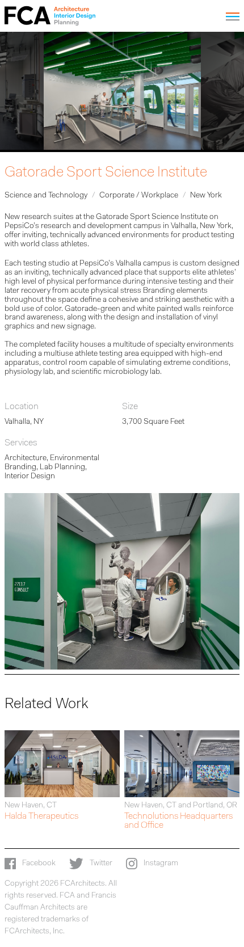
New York (206, 196)
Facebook (38, 864)
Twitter (100, 864)
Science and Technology (46, 196)
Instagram (160, 864)
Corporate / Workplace (138, 196)
